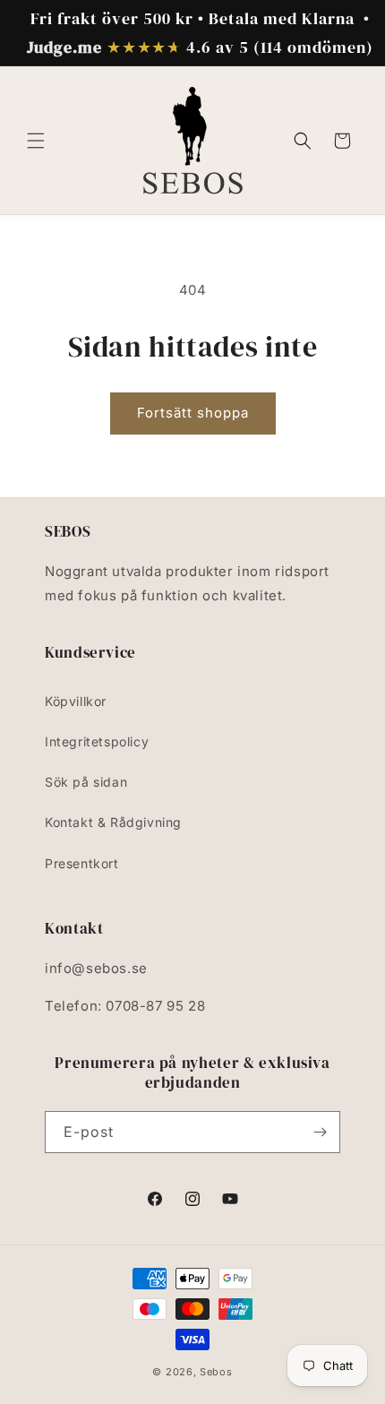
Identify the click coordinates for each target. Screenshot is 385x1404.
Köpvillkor (76, 701)
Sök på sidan (86, 781)
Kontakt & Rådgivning (113, 822)
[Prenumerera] (319, 1132)
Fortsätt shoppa (193, 412)
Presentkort (82, 863)
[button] (36, 140)
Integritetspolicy (97, 741)
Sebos (216, 1371)
